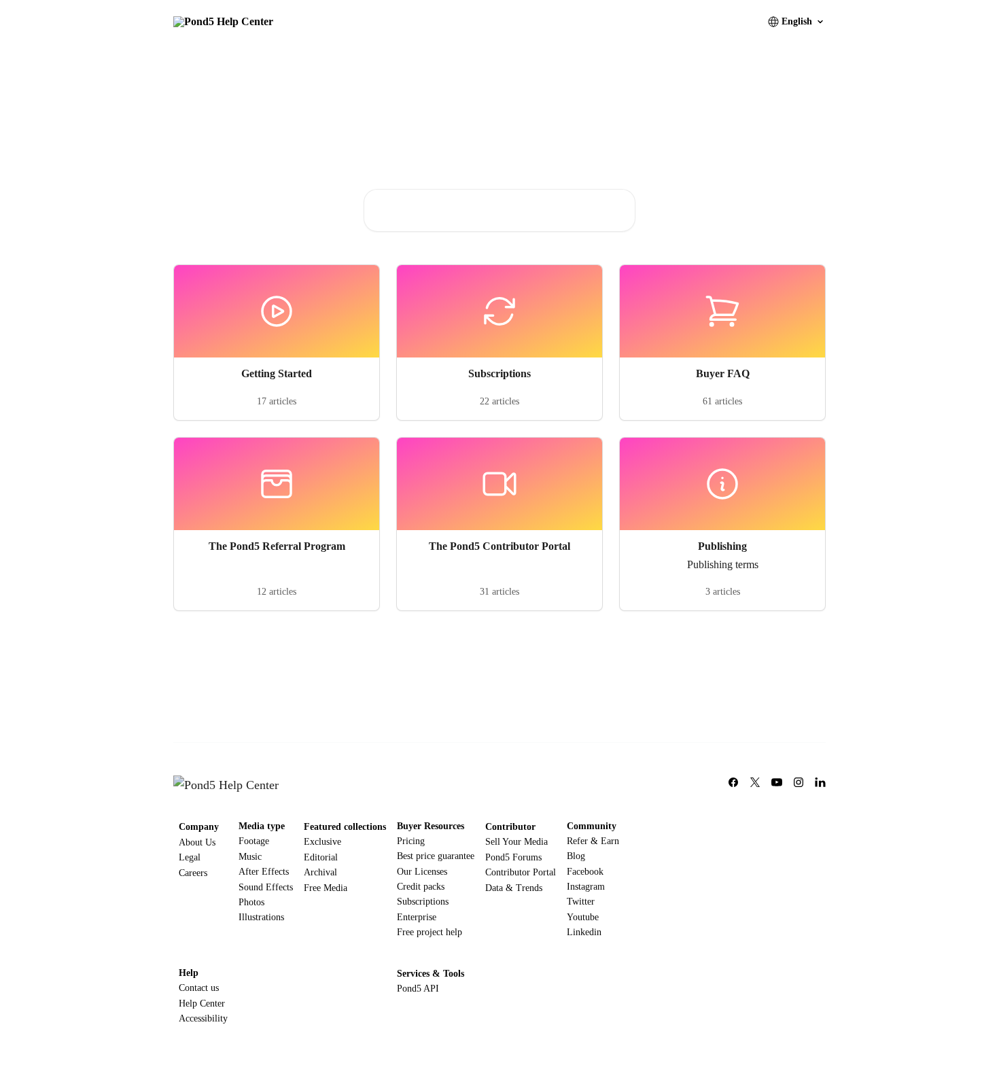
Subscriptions (423, 901)
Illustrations (261, 917)
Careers (193, 873)
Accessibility (203, 1018)
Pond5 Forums (513, 857)
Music (250, 857)
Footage (254, 841)
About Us (197, 842)
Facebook (585, 872)
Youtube (583, 917)
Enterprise (416, 917)
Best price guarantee (435, 856)
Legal (189, 857)
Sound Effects (266, 887)
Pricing (411, 841)
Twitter (581, 901)
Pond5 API (418, 988)
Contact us (199, 988)
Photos (251, 902)
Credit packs (420, 887)
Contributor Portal (520, 872)
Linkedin (584, 932)
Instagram (586, 887)
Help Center (202, 1003)
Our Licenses (422, 872)
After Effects (264, 872)
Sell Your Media (516, 842)
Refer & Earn (593, 841)
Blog (576, 856)
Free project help (429, 932)
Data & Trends (513, 888)
